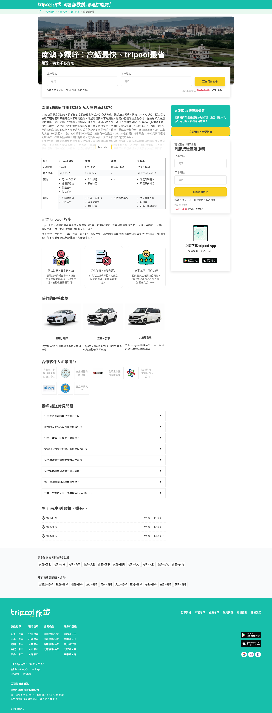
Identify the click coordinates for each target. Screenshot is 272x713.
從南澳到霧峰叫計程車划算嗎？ (61, 482)
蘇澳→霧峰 (180, 584)
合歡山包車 (17, 649)
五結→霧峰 (91, 584)
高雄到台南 (70, 634)
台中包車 (75, 11)
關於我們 (256, 612)
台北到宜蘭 (70, 644)
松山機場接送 (51, 639)
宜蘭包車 (33, 634)
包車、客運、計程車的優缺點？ (61, 438)
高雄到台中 (70, 649)
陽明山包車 (17, 644)
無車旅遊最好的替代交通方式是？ (63, 416)
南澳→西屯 (45, 564)
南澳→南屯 (178, 564)
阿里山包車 (17, 634)
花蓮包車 (33, 639)
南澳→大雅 (148, 564)
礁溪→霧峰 (62, 584)
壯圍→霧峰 (77, 584)
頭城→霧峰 (136, 584)
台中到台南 (70, 654)
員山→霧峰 (121, 584)
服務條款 (27, 674)
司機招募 (242, 612)
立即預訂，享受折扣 (200, 132)
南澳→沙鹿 (59, 564)
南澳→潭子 (104, 564)
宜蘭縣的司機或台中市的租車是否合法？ (67, 449)
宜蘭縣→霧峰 (46, 584)
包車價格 (186, 612)
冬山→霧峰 (151, 584)
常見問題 (228, 612)
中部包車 (62, 11)
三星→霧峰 (165, 584)
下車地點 (126, 73)
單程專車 (200, 612)
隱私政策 (15, 674)
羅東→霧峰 (106, 584)
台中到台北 (70, 639)
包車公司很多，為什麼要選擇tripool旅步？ (68, 493)
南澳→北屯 (133, 564)
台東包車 (33, 649)
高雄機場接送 (51, 649)
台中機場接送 (51, 644)
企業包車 (214, 612)
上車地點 (52, 73)
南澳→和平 (74, 564)
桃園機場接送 (51, 634)
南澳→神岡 (119, 564)
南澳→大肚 (89, 564)
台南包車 (33, 654)
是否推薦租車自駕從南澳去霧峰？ (63, 471)
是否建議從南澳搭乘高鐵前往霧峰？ (64, 460)
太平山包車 (17, 639)
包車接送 (49, 11)
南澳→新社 (163, 564)
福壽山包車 (17, 654)
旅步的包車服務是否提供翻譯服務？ (64, 427)
